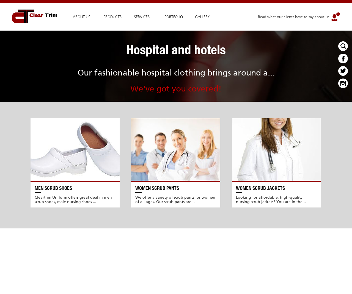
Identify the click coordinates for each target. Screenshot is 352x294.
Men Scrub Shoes (53, 188)
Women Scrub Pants (157, 188)
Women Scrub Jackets (260, 188)
